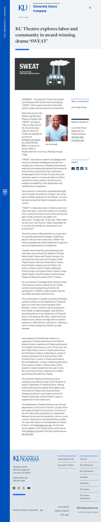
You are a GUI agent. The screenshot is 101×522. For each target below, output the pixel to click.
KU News (84, 477)
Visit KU (83, 459)
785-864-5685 (77, 137)
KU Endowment (86, 471)
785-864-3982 (19, 480)
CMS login (64, 514)
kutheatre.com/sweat (31, 140)
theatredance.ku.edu (43, 425)
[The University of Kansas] (26, 460)
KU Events (84, 483)
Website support (62, 511)
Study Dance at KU (66, 459)
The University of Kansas (90, 512)
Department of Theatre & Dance (46, 3)
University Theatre (66, 465)
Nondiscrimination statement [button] (26, 510)
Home (21, 17)
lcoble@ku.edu (77, 140)
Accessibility (63, 507)
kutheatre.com (32, 431)
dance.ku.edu (27, 434)
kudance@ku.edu (20, 477)
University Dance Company (45, 8)
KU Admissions (86, 465)
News (26, 17)
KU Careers (85, 489)
